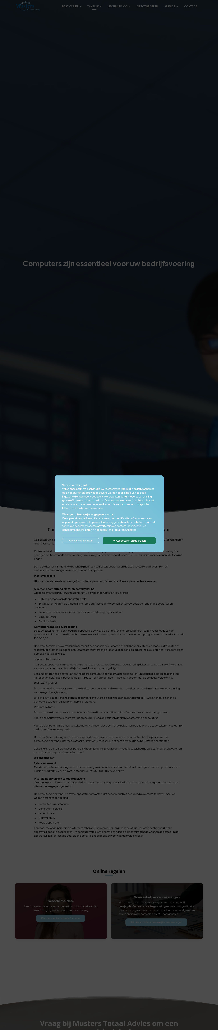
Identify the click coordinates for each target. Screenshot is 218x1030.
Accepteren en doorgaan (131, 540)
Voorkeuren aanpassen (80, 540)
